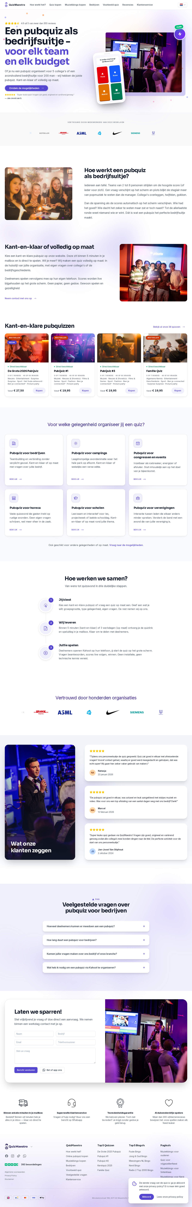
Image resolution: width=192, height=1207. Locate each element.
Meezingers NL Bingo (139, 1161)
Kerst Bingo (134, 1165)
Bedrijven (94, 4)
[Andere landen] (18, 1147)
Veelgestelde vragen (76, 1174)
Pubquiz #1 (103, 1156)
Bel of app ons (54, 1070)
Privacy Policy (11, 1176)
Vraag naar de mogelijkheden (126, 545)
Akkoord (146, 1196)
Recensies (127, 4)
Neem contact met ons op (18, 298)
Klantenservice (145, 4)
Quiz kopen (55, 4)
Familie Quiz (103, 1170)
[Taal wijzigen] (182, 4)
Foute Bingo (135, 1151)
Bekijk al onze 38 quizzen (166, 327)
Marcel (101, 808)
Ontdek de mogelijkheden (24, 88)
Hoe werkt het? (38, 4)
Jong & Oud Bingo (138, 1156)
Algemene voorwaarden (15, 1172)
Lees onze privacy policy (170, 1196)
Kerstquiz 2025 (105, 1165)
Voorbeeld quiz (111, 4)
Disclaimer (9, 1179)
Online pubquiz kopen (77, 1156)
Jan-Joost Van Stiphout (110, 849)
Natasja (102, 771)
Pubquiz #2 (103, 1161)
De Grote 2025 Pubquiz (109, 1151)
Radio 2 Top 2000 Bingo (141, 1170)
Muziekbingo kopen (75, 4)
